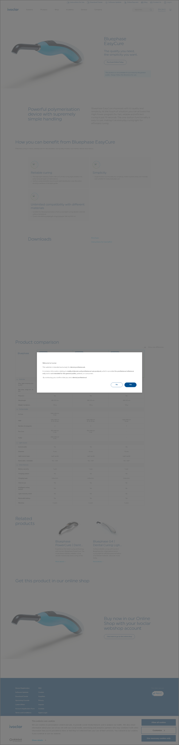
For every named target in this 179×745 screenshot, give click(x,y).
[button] (117, 385)
